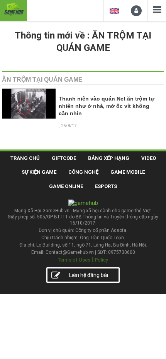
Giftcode (64, 158)
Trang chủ (25, 158)
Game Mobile (127, 172)
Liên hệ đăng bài (88, 275)
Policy (101, 260)
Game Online (66, 186)
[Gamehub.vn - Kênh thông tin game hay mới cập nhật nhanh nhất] (13, 9)
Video (148, 158)
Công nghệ (83, 172)
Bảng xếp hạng (108, 158)
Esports (106, 186)
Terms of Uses (74, 260)
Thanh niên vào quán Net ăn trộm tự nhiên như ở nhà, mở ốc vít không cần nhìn (106, 106)
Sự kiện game (39, 172)
